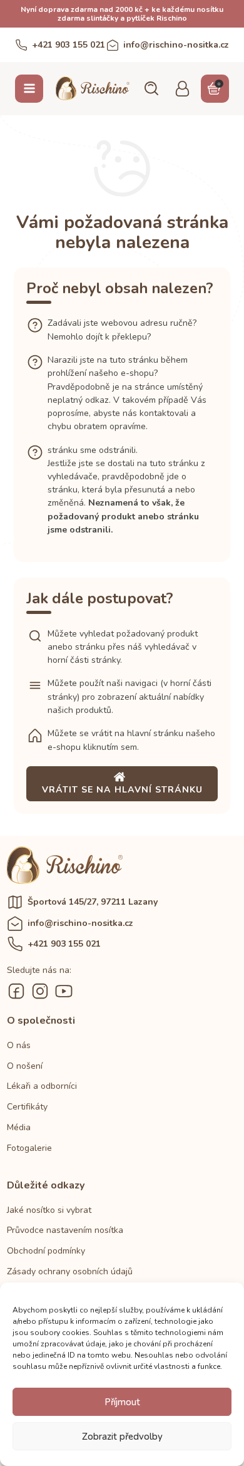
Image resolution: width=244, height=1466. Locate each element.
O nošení (25, 1066)
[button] (150, 88)
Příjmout (122, 1402)
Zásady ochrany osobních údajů (70, 1271)
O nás (19, 1045)
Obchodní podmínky (46, 1251)
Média (19, 1127)
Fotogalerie (29, 1148)
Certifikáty (27, 1107)
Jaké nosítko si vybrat (49, 1210)
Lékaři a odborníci (42, 1086)
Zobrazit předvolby (122, 1436)
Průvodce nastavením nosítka (65, 1230)
